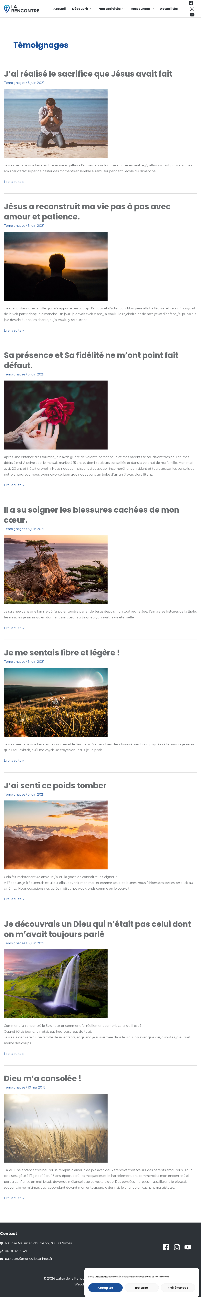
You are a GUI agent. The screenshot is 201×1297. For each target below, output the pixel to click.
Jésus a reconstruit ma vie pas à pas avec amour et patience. (87, 211)
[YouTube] (192, 14)
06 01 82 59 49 (16, 1251)
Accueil (59, 8)
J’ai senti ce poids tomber (55, 785)
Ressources (140, 8)
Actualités (169, 8)
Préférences (178, 1288)
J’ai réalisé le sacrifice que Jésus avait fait (88, 73)
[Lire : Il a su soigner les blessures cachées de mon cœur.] (56, 569)
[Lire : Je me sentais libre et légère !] (56, 702)
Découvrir (80, 8)
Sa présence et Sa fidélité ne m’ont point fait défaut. (91, 360)
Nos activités (110, 8)
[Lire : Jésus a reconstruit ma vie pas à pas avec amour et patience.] (56, 266)
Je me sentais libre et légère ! (62, 652)
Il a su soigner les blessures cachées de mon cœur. (91, 515)
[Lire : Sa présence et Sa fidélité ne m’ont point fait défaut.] (56, 415)
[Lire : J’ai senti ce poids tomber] (56, 835)
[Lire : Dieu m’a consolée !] (56, 1128)
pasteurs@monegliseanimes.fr (28, 1259)
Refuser (141, 1288)
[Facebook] (191, 3)
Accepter (105, 1288)
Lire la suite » (14, 182)
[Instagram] (192, 8)
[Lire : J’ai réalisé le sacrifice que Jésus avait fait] (56, 123)
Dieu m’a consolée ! (42, 1078)
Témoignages (14, 83)
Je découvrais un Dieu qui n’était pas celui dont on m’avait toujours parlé (97, 929)
